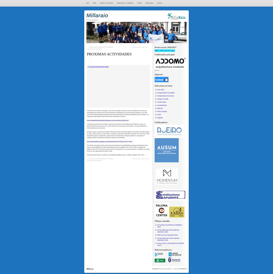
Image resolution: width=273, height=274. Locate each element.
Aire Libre (160, 90)
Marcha (160, 108)
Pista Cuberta (162, 111)
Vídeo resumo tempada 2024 (167, 235)
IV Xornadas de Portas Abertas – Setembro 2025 (168, 231)
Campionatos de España (166, 93)
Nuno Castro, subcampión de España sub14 (170, 244)
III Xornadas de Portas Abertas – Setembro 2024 (168, 239)
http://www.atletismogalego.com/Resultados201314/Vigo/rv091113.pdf (109, 141)
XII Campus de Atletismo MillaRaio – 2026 (170, 226)
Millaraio (97, 15)
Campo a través (162, 99)
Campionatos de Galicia (165, 96)
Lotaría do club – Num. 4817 (141, 47)
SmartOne (155, 269)
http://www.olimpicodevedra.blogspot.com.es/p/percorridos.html (108, 120)
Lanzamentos (162, 105)
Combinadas (161, 102)
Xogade (160, 118)
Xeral (159, 114)
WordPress (184, 269)
